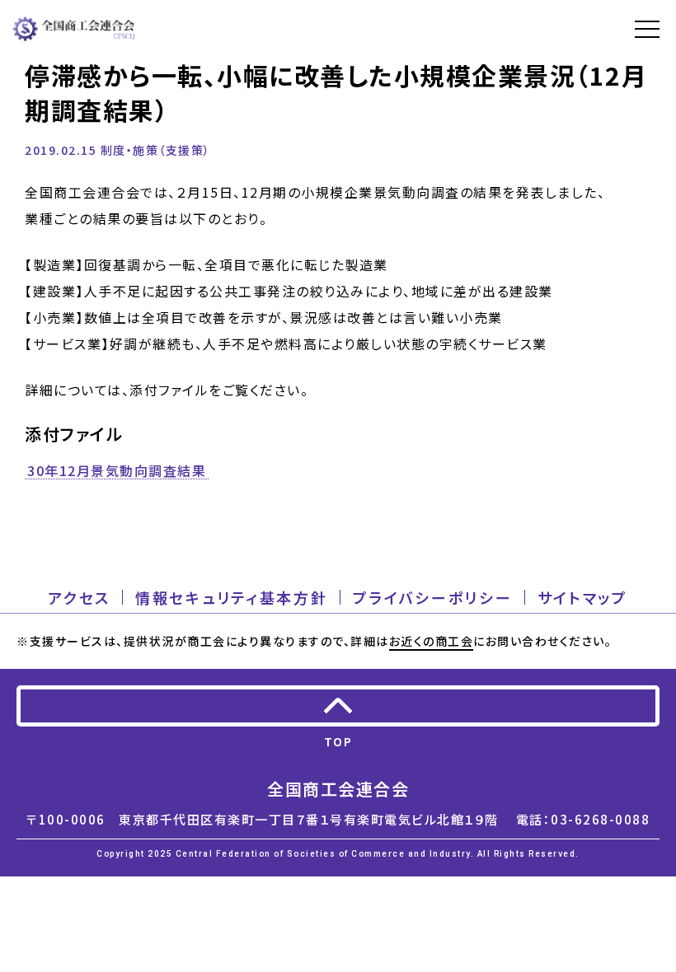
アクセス (79, 597)
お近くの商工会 (431, 641)
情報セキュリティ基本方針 (231, 597)
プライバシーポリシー (433, 597)
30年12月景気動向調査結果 (116, 471)
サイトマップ (583, 597)
